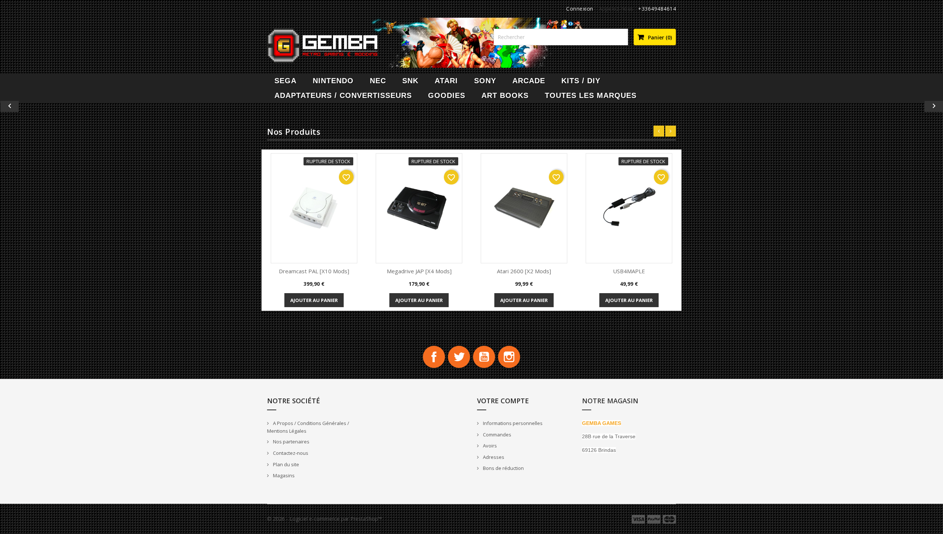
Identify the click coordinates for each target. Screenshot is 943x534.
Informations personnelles (512, 423)
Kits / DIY (580, 81)
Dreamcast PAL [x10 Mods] (314, 271)
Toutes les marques (591, 95)
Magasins (283, 475)
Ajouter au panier (314, 300)
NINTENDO (333, 81)
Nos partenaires (290, 441)
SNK (410, 81)
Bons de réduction (503, 468)
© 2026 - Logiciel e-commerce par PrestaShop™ (324, 518)
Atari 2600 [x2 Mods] (524, 271)
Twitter (459, 357)
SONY (485, 81)
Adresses (493, 457)
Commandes (496, 434)
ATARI (446, 81)
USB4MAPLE (629, 271)
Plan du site (285, 464)
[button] (70, 106)
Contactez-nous (290, 453)
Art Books (505, 95)
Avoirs (489, 445)
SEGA (285, 81)
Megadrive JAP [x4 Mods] (419, 271)
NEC (378, 81)
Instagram (509, 357)
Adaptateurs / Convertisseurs (343, 95)
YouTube (484, 357)
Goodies (446, 95)
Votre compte (503, 400)
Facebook (434, 357)
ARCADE (528, 81)
